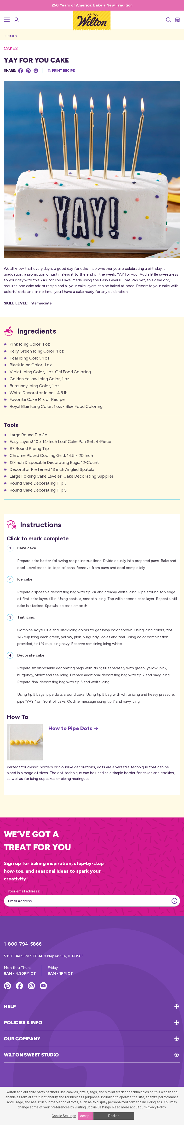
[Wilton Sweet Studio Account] (16, 20)
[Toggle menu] (7, 20)
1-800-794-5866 (23, 944)
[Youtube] (43, 985)
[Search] (168, 20)
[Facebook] (20, 70)
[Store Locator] (177, 20)
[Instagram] (31, 985)
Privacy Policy (155, 1107)
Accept (85, 1116)
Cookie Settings (64, 1116)
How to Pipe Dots (70, 728)
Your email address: (24, 891)
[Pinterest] (28, 70)
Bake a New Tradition (112, 5)
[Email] (36, 70)
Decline (113, 1116)
